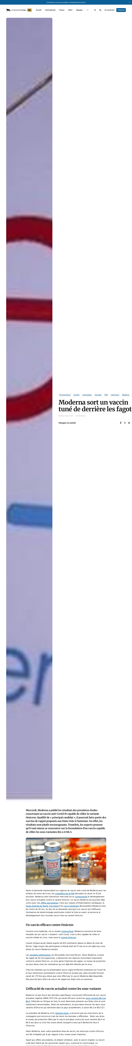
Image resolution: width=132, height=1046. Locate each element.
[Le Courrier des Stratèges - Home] (19, 10)
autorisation (87, 395)
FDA (106, 395)
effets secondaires (49, 903)
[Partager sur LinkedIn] (129, 423)
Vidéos (85, 14)
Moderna (125, 395)
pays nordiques (71, 906)
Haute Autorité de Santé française (42, 906)
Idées (70, 10)
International (50, 10)
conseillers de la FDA (65, 893)
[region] (87, 10)
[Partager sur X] (124, 423)
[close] (129, 2)
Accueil (38, 10)
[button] (95, 10)
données (98, 395)
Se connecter (109, 10)
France (61, 10)
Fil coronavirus (64, 395)
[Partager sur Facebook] (120, 423)
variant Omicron (68, 937)
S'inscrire (121, 10)
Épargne (79, 10)
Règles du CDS (87, 18)
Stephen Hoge (62, 1013)
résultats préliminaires (40, 955)
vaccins (76, 395)
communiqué (81, 896)
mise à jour (115, 395)
